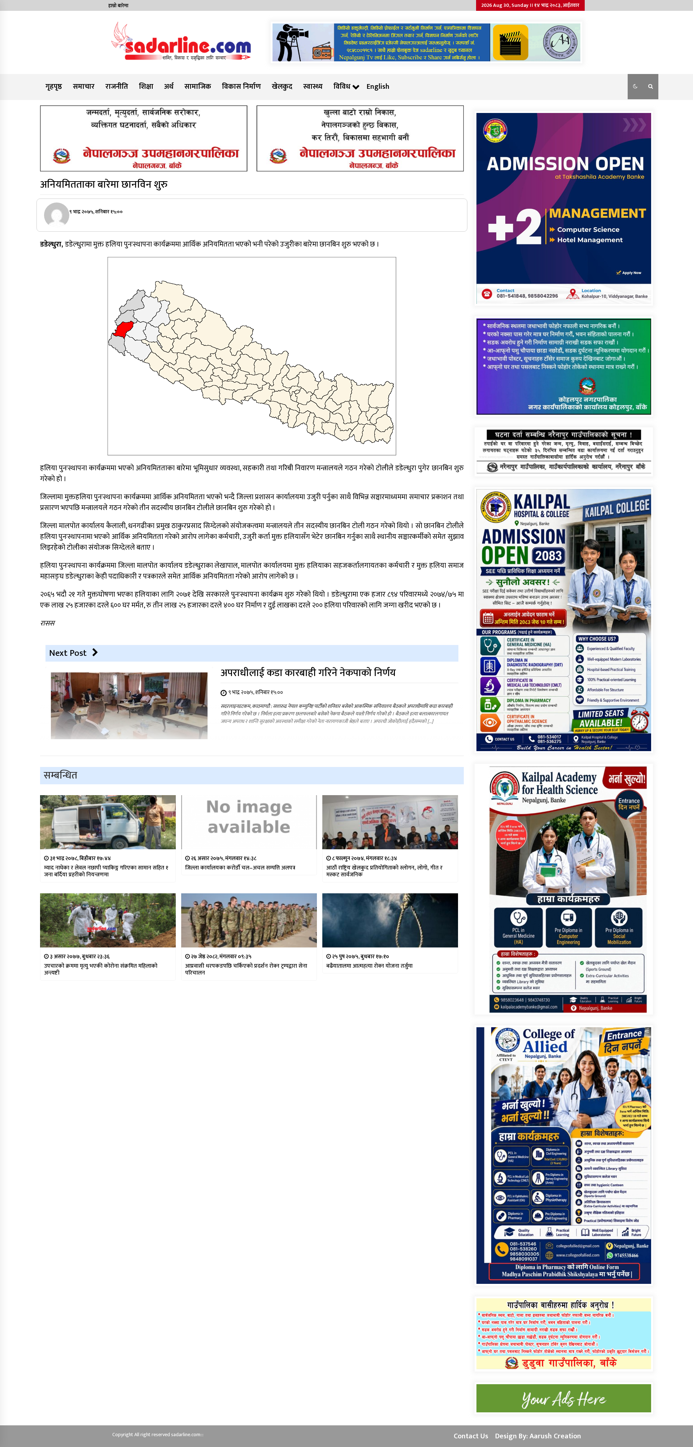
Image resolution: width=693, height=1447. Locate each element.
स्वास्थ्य (313, 86)
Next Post (68, 653)
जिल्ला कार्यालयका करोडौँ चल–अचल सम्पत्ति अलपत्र (240, 867)
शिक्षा (146, 86)
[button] (635, 86)
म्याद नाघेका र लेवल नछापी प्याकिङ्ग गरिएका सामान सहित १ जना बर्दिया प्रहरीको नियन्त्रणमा (106, 871)
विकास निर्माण (241, 86)
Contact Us (471, 1436)
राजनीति (116, 86)
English (378, 86)
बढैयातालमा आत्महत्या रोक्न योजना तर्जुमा (369, 966)
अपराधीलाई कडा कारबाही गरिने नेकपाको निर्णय (308, 672)
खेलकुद (282, 86)
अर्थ (169, 86)
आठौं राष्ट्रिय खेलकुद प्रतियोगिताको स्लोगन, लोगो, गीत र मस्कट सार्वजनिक (384, 871)
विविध (342, 86)
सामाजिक (197, 86)
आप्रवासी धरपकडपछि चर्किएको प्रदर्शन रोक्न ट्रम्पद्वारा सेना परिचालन (246, 969)
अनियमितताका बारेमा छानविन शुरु (103, 184)
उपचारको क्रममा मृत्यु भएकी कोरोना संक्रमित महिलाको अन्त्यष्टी (100, 969)
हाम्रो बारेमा (118, 5)
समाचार (84, 86)
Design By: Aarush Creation (538, 1436)
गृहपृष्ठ (53, 86)
